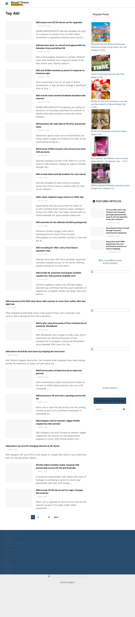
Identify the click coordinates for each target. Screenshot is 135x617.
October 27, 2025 (114, 252)
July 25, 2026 (42, 178)
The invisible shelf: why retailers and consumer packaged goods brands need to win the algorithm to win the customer (116, 214)
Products (7, 549)
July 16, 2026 (42, 254)
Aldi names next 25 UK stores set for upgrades (59, 22)
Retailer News (9, 546)
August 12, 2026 (113, 223)
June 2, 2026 (42, 471)
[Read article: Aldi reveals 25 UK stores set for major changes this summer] (19, 498)
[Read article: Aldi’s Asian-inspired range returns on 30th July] (19, 205)
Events (6, 558)
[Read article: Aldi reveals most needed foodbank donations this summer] (19, 103)
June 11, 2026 (42, 427)
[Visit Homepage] (20, 3)
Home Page (9, 531)
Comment (8, 564)
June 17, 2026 (42, 402)
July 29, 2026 (42, 155)
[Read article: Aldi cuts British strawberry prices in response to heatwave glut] (19, 78)
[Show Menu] (7, 3)
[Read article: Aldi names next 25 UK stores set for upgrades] (19, 30)
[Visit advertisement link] (104, 260)
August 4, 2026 (43, 130)
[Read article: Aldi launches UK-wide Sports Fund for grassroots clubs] (19, 131)
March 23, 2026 (113, 236)
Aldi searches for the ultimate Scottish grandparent (61, 222)
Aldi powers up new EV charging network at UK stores (33, 446)
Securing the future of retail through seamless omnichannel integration (117, 230)
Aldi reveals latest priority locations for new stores (61, 174)
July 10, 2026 (42, 279)
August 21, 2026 (43, 77)
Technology (9, 555)
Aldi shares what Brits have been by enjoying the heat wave (35, 351)
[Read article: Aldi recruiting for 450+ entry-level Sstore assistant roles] (19, 255)
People (6, 561)
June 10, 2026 (12, 449)
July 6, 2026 (11, 308)
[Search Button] (128, 3)
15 (49, 517)
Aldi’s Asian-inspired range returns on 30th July (60, 197)
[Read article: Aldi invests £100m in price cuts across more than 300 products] (19, 156)
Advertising (8, 537)
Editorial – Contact (11, 534)
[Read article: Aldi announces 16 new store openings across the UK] (19, 403)
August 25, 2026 (43, 52)
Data (6, 552)
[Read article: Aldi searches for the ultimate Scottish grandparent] (19, 230)
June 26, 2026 (12, 355)
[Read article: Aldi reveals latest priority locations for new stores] (19, 182)
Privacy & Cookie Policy (14, 543)
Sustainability (9, 567)
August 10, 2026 (43, 102)
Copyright (8, 540)
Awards (7, 570)
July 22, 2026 (42, 226)
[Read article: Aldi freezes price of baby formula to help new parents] (19, 378)
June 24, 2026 (42, 377)
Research (8, 573)
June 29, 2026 (42, 330)
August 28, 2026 (43, 26)
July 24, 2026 (42, 200)
